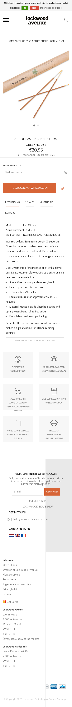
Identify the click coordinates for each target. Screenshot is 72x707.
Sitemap (7, 594)
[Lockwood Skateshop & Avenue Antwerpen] (37, 19)
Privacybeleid (10, 589)
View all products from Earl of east (35, 340)
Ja (25, 8)
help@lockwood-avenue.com (30, 519)
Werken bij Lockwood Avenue (20, 569)
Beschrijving (12, 202)
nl (11, 535)
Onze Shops (10, 565)
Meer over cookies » (51, 8)
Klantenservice (11, 574)
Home (11, 41)
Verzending (46, 202)
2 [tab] (38, 125)
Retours (10, 213)
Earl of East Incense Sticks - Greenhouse (40, 41)
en (17, 535)
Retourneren (10, 579)
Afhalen (30, 202)
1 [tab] (34, 125)
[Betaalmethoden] (53, 685)
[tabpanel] (36, 88)
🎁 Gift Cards (10, 601)
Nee (34, 8)
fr (23, 535)
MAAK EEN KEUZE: (12, 165)
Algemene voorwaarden (17, 584)
